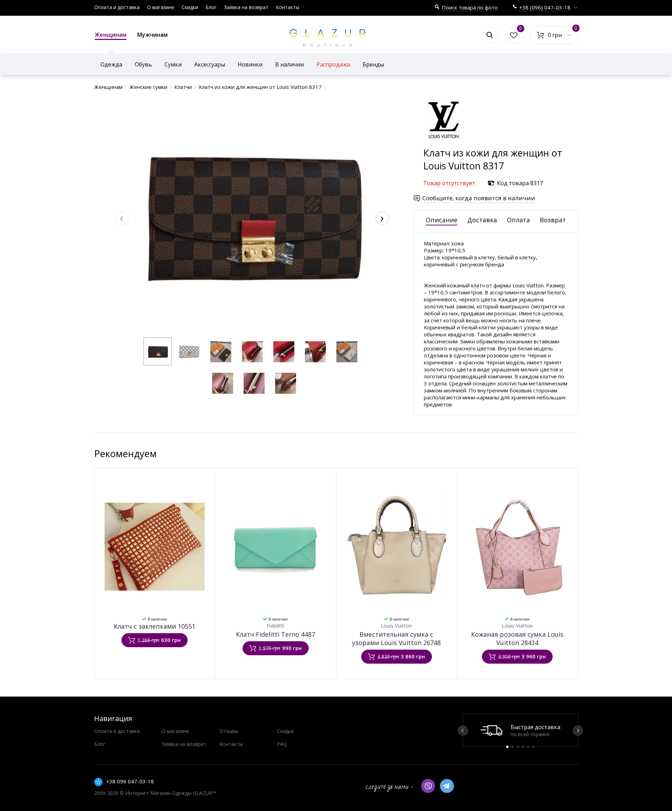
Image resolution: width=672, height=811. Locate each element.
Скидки (190, 7)
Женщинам (110, 35)
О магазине (160, 7)
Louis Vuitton (396, 625)
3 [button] (518, 747)
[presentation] (121, 218)
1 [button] (507, 747)
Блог (211, 7)
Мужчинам (152, 35)
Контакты (287, 7)
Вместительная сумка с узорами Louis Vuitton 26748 (396, 638)
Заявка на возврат (246, 7)
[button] (158, 351)
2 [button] (512, 747)
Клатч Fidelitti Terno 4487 (275, 634)
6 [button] (533, 747)
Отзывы (228, 731)
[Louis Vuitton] (444, 143)
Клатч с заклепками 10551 (154, 626)
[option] (520, 730)
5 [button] (528, 747)
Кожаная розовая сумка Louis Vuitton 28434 (517, 638)
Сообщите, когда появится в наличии (478, 198)
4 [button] (523, 747)
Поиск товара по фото (470, 7)
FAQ (282, 744)
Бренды (373, 64)
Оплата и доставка (117, 7)
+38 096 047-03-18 (130, 781)
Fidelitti (275, 625)
